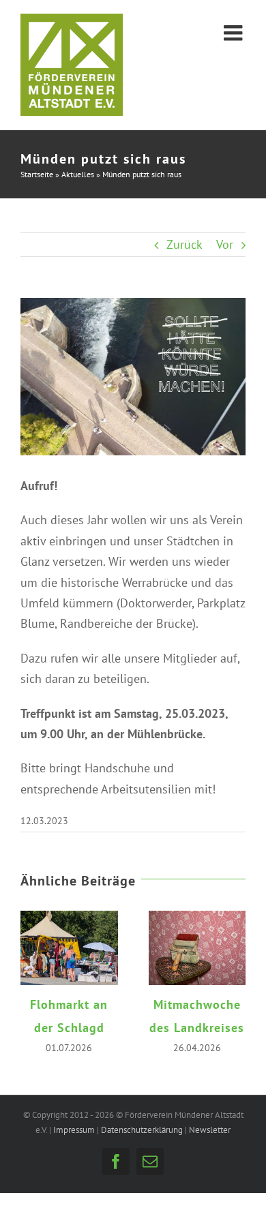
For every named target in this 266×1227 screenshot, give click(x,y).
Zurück (184, 244)
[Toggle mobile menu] (235, 33)
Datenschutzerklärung (142, 1143)
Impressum (74, 1143)
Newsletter (210, 1143)
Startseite (36, 174)
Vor (224, 244)
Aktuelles (77, 174)
